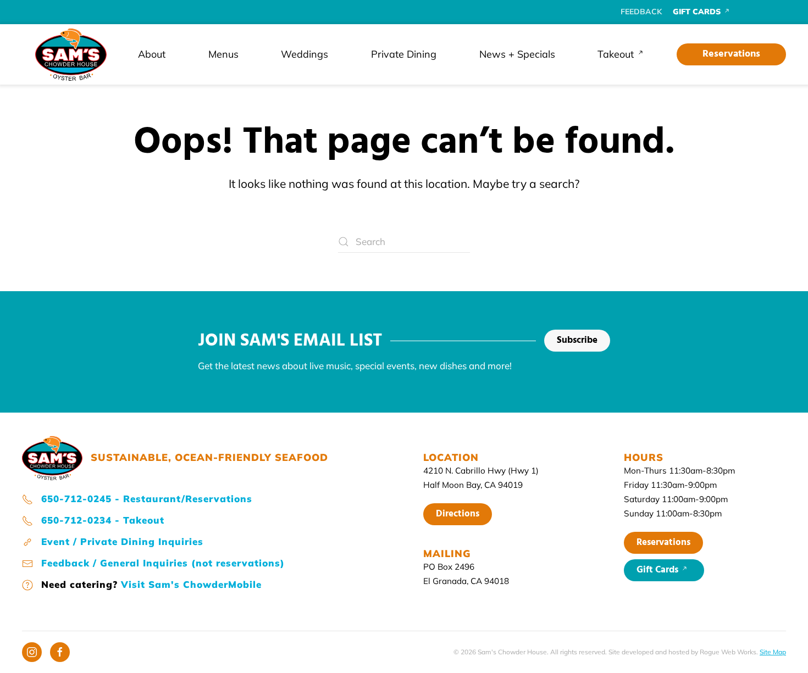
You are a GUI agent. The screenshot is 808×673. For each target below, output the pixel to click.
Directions (457, 514)
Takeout (615, 54)
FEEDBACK (641, 11)
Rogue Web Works (728, 652)
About (151, 54)
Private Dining (403, 54)
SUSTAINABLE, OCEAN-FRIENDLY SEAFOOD (209, 457)
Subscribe (577, 340)
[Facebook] (60, 652)
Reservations (731, 54)
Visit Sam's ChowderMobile (191, 584)
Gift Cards (658, 570)
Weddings (304, 54)
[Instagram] (32, 652)
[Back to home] (71, 54)
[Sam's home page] (52, 456)
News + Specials (517, 54)
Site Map (773, 652)
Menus (223, 54)
